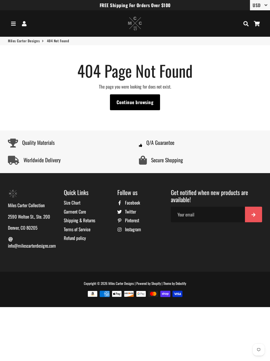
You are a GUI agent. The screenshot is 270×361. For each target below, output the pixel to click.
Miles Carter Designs (24, 40)
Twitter (130, 211)
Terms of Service (77, 229)
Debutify (181, 283)
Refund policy (75, 238)
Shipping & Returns (79, 220)
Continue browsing (135, 102)
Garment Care (75, 211)
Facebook (132, 202)
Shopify (156, 283)
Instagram (132, 229)
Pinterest (131, 220)
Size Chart (72, 202)
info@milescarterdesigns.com (32, 245)
